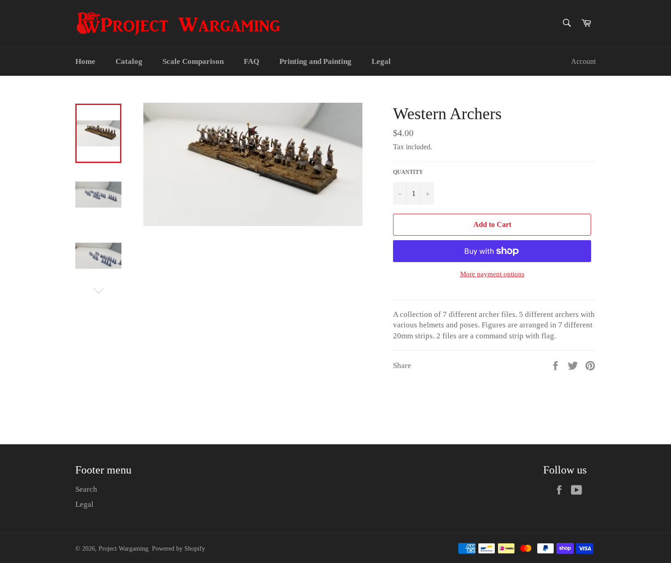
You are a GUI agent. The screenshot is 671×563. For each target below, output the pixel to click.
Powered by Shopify (178, 548)
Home (85, 61)
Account (583, 61)
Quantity (408, 172)
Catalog (128, 61)
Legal (381, 61)
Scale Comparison (193, 61)
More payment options (492, 274)
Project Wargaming (123, 548)
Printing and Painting (315, 61)
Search (86, 489)
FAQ (251, 61)
